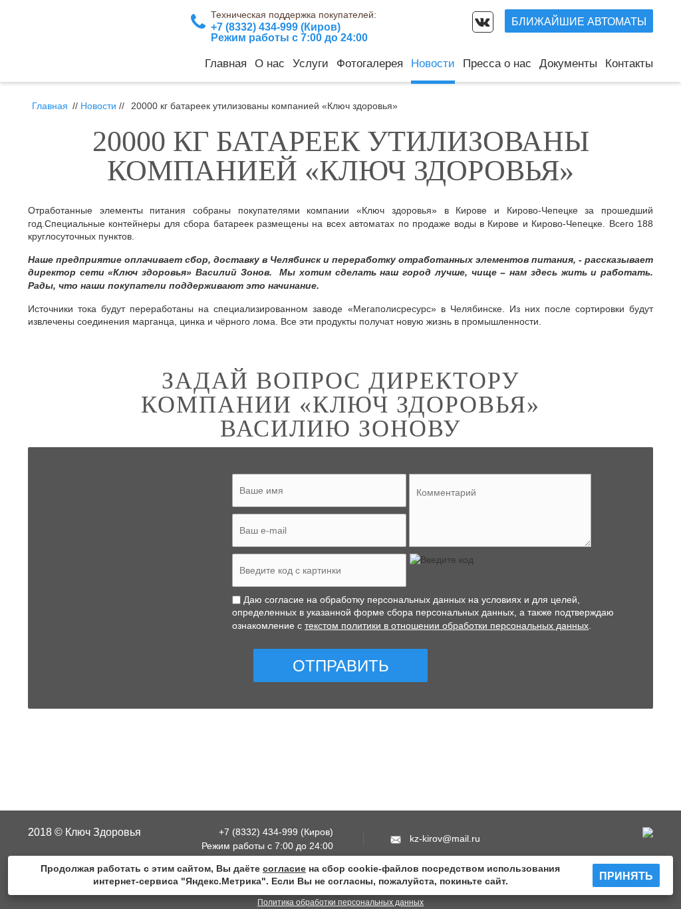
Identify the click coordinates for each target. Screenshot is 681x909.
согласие (284, 868)
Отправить (341, 666)
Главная (226, 63)
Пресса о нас (497, 63)
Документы (568, 63)
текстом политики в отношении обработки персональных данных (447, 625)
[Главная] (94, 40)
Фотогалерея (370, 63)
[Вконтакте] (482, 22)
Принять (626, 876)
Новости (433, 63)
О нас (270, 63)
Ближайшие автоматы (578, 21)
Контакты (629, 63)
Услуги (311, 63)
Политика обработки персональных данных (340, 902)
